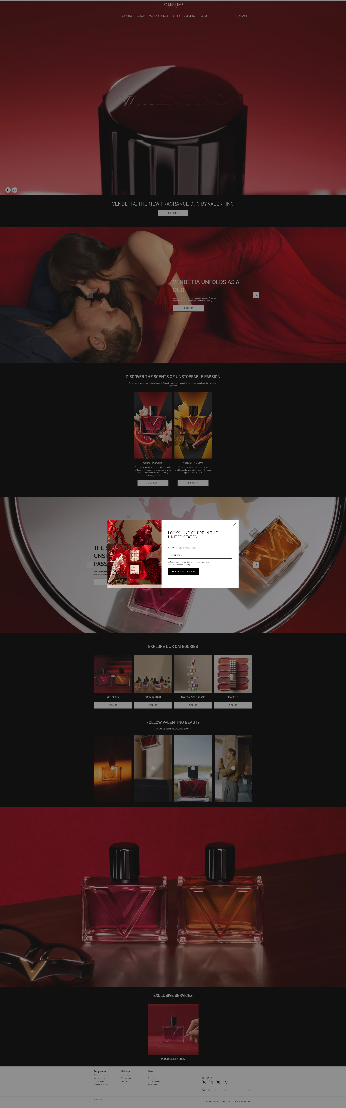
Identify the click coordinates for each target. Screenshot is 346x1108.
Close (234, 524)
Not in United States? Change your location (185, 548)
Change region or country (183, 571)
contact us (188, 562)
